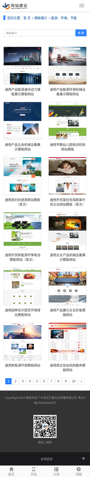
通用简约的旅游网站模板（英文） (22, 201)
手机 (33, 474)
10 (73, 381)
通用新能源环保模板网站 (22, 365)
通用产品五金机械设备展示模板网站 (22, 146)
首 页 (27, 17)
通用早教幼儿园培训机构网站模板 (67, 146)
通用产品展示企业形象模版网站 (67, 312)
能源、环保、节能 (64, 17)
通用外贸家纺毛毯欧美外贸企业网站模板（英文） (67, 201)
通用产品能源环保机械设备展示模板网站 (67, 91)
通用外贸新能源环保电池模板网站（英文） (22, 257)
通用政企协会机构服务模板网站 (67, 367)
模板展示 (40, 17)
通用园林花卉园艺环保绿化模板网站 (22, 312)
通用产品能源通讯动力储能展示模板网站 (22, 91)
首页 (11, 474)
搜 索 (81, 33)
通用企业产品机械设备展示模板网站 (67, 257)
